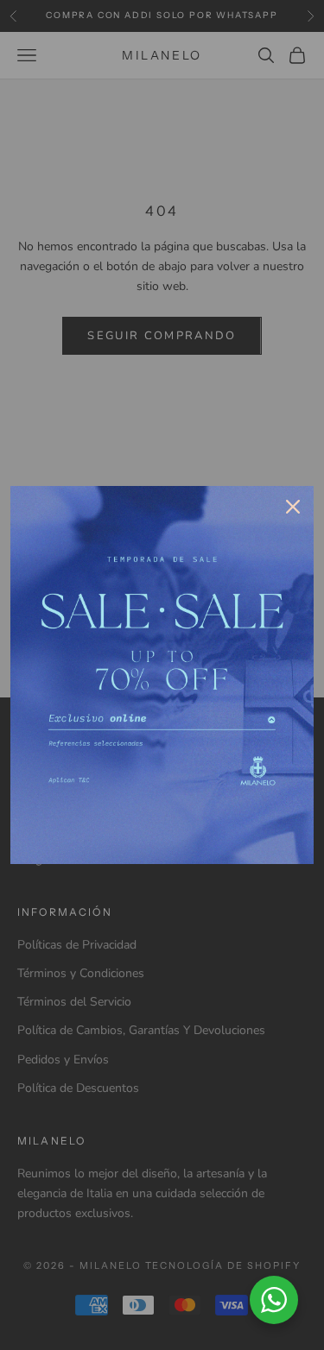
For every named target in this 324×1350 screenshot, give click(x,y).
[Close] (293, 506)
